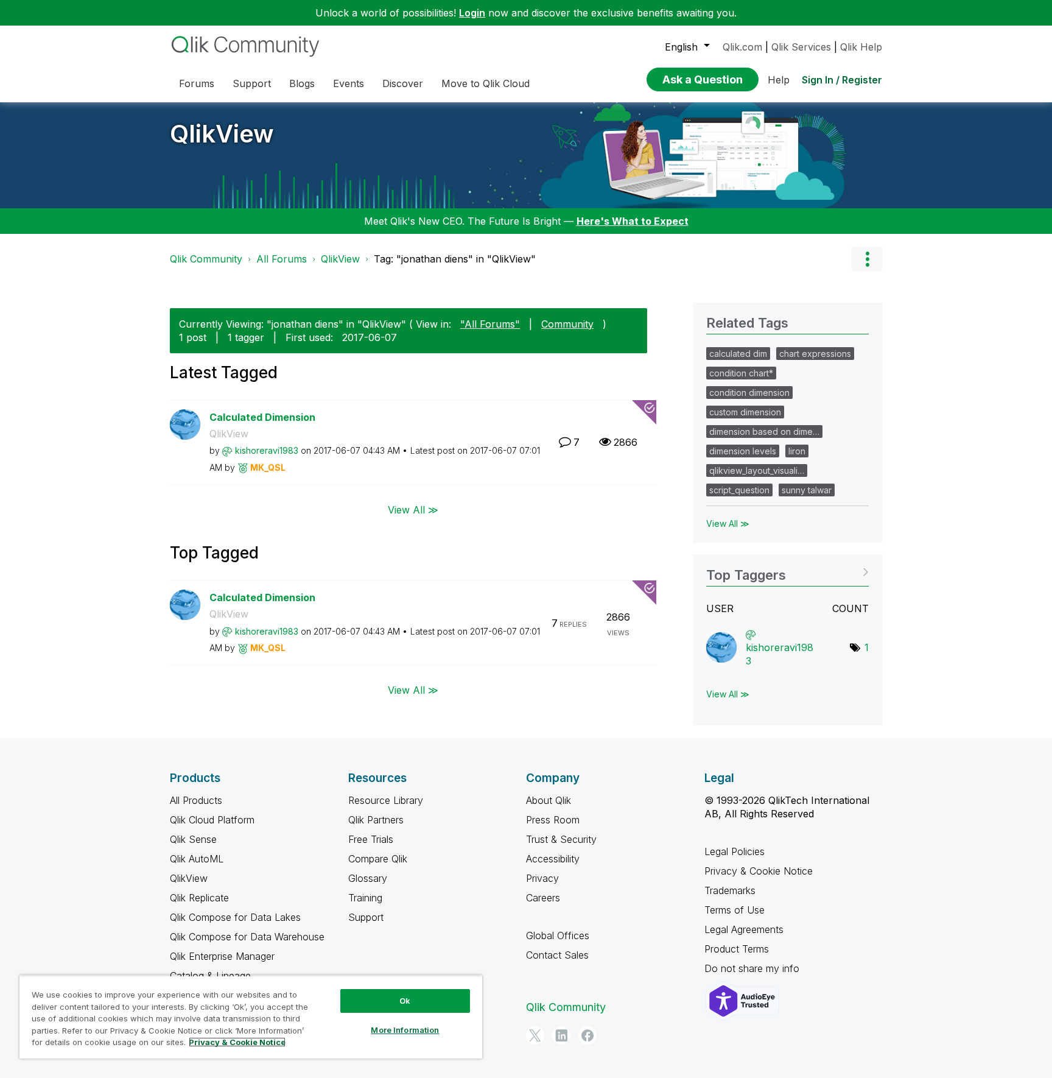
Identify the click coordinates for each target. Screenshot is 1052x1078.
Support (366, 917)
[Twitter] (535, 1035)
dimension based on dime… (764, 431)
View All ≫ (413, 509)
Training (365, 898)
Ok (404, 1001)
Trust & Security (561, 839)
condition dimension (749, 392)
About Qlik (548, 800)
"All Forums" (490, 324)
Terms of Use (734, 910)
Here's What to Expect (633, 221)
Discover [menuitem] (402, 83)
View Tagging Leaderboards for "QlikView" (787, 571)
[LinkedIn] (561, 1035)
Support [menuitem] (252, 83)
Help (779, 80)
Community (567, 324)
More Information (405, 1030)
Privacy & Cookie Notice (758, 871)
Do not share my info (753, 968)
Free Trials (370, 839)
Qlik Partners (376, 820)
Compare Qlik (377, 859)
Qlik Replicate (199, 898)
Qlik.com (742, 47)
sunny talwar (807, 490)
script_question (739, 490)
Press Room (553, 820)
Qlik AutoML (196, 859)
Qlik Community (206, 259)
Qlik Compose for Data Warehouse (247, 937)
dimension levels (742, 451)
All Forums (281, 259)
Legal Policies (734, 851)
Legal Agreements (744, 929)
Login (472, 13)
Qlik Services (801, 47)
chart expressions (815, 353)
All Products (196, 800)
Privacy (542, 878)
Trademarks (730, 890)
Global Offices (557, 935)
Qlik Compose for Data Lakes (235, 917)
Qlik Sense (193, 839)
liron (796, 451)
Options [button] (867, 259)
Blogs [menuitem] (302, 83)
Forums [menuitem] (196, 83)
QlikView (222, 134)
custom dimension (745, 412)
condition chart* (741, 373)
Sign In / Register (842, 80)
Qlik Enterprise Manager (222, 956)
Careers (543, 898)
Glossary (367, 878)
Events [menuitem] (348, 83)
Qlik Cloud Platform (212, 820)
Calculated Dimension (262, 417)
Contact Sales (557, 955)
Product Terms (736, 949)
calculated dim (738, 353)
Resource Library (385, 800)
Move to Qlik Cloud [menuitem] (485, 83)
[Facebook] (587, 1035)
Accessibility (553, 859)
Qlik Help (861, 47)
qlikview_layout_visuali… (756, 470)
